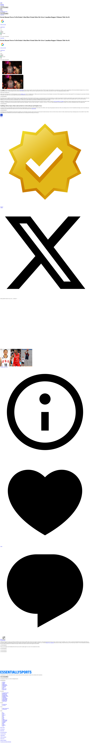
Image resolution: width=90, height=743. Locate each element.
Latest (1, 2)
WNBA (3, 719)
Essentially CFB (4, 700)
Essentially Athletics (5, 696)
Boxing (3, 713)
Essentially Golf (4, 693)
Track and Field (4, 720)
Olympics (3, 722)
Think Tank (2, 5)
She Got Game (4, 694)
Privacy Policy (4, 688)
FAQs (3, 687)
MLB (3, 723)
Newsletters (2, 4)
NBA (3, 14)
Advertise (3, 682)
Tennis (3, 717)
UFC (3, 718)
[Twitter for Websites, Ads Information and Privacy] (45, 456)
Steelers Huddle (4, 699)
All (2, 712)
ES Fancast (4, 705)
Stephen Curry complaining (50, 642)
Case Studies (3, 12)
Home (1, 14)
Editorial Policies (4, 685)
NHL (3, 725)
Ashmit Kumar (2, 50)
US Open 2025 (4, 709)
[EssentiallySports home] (15, 673)
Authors (3, 683)
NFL (3, 716)
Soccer (3, 724)
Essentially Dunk (4, 695)
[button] (2, 91)
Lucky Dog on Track (5, 692)
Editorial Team (4, 684)
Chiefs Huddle (4, 697)
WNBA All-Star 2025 (5, 708)
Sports (2, 10)
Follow (2, 207)
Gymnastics (4, 721)
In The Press (4, 686)
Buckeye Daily (4, 701)
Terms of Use (4, 689)
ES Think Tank (4, 704)
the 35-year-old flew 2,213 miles (58, 101)
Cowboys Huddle (5, 698)
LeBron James (34, 108)
